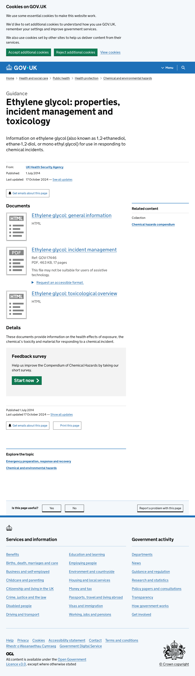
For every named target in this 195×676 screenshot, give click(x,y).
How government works (150, 606)
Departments (142, 554)
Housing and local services (89, 580)
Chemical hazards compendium (153, 224)
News (136, 563)
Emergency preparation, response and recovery (38, 461)
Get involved (141, 614)
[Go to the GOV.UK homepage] (21, 67)
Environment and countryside (91, 571)
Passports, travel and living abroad (96, 597)
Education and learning (87, 554)
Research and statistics (150, 580)
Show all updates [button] (61, 414)
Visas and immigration (86, 606)
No (78, 508)
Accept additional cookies (28, 52)
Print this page (69, 425)
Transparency (142, 597)
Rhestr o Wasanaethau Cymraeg (31, 646)
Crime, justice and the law (26, 597)
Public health (61, 78)
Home (10, 78)
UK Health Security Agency (44, 167)
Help (10, 640)
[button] (27, 380)
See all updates (62, 179)
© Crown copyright (174, 664)
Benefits (12, 554)
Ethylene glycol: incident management (74, 249)
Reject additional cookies (75, 52)
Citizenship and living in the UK (30, 589)
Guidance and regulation (151, 571)
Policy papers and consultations (156, 589)
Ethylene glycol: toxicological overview (74, 293)
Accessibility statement (67, 640)
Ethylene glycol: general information (72, 215)
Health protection (86, 78)
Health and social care (33, 78)
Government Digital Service (81, 646)
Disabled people (19, 606)
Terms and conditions (121, 640)
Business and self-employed (28, 571)
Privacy (23, 640)
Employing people (83, 563)
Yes (55, 508)
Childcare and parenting (25, 580)
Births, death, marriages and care (32, 563)
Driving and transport (22, 614)
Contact (95, 640)
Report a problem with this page (160, 508)
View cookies (110, 52)
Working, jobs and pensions (90, 614)
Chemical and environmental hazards (127, 78)
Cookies (38, 640)
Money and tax (80, 589)
